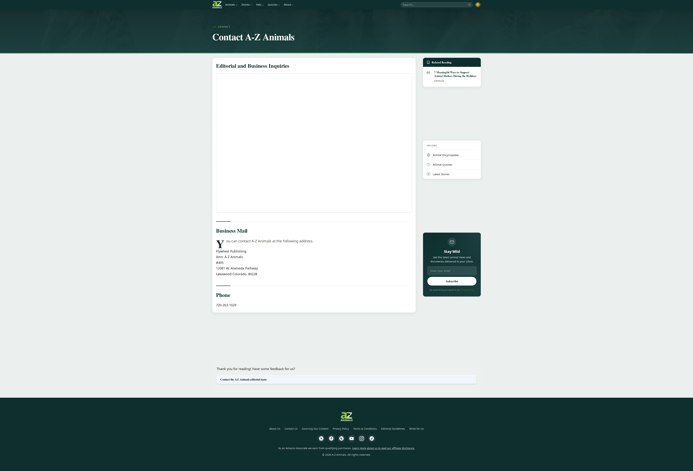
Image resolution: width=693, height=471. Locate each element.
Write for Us (416, 428)
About (287, 4)
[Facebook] (331, 438)
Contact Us (291, 428)
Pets (258, 4)
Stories (245, 4)
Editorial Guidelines (393, 428)
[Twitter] (341, 438)
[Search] (469, 5)
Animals (230, 4)
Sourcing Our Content (315, 428)
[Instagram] (361, 438)
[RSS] (321, 438)
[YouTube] (351, 438)
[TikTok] (371, 438)
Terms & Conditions (365, 428)
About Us (274, 428)
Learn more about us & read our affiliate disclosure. (383, 448)
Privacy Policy (467, 289)
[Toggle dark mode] (478, 5)
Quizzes (272, 4)
